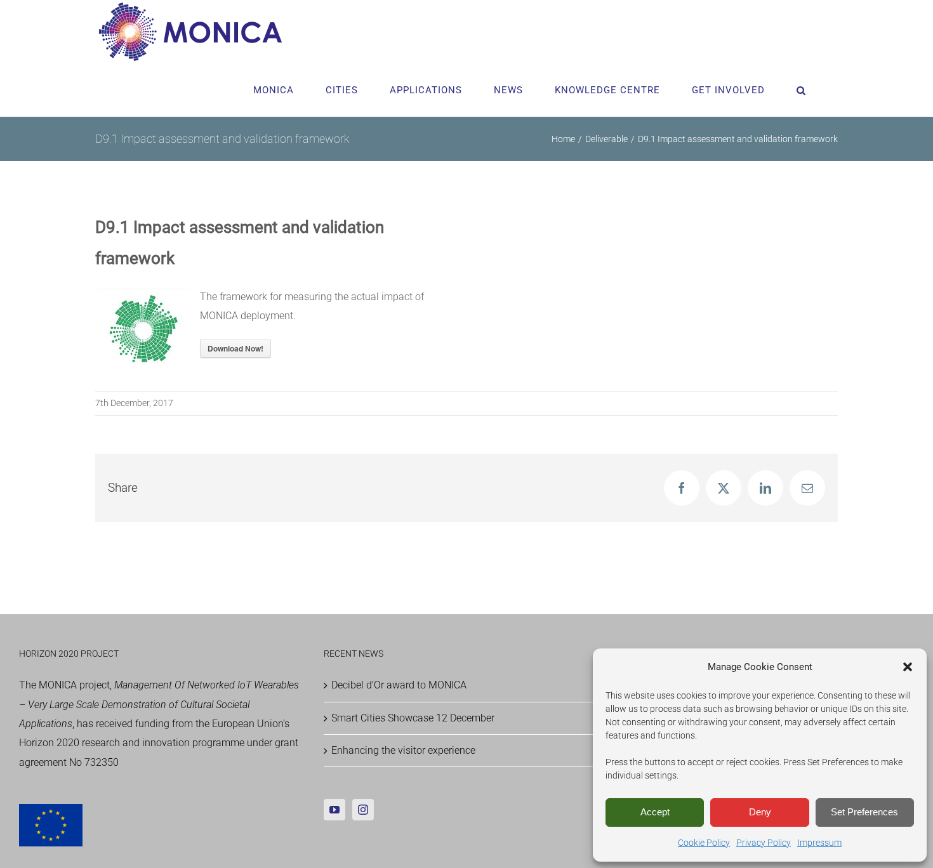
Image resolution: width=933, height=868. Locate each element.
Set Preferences (864, 811)
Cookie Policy (704, 843)
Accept (655, 811)
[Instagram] (363, 809)
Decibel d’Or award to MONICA (398, 685)
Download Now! (235, 348)
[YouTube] (334, 809)
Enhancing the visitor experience (403, 750)
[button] (907, 667)
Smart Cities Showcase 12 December (412, 718)
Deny (760, 811)
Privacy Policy (763, 843)
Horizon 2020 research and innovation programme (131, 743)
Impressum (819, 843)
